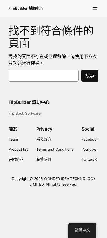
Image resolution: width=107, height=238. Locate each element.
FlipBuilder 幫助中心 (26, 8)
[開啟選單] (95, 8)
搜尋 (89, 75)
